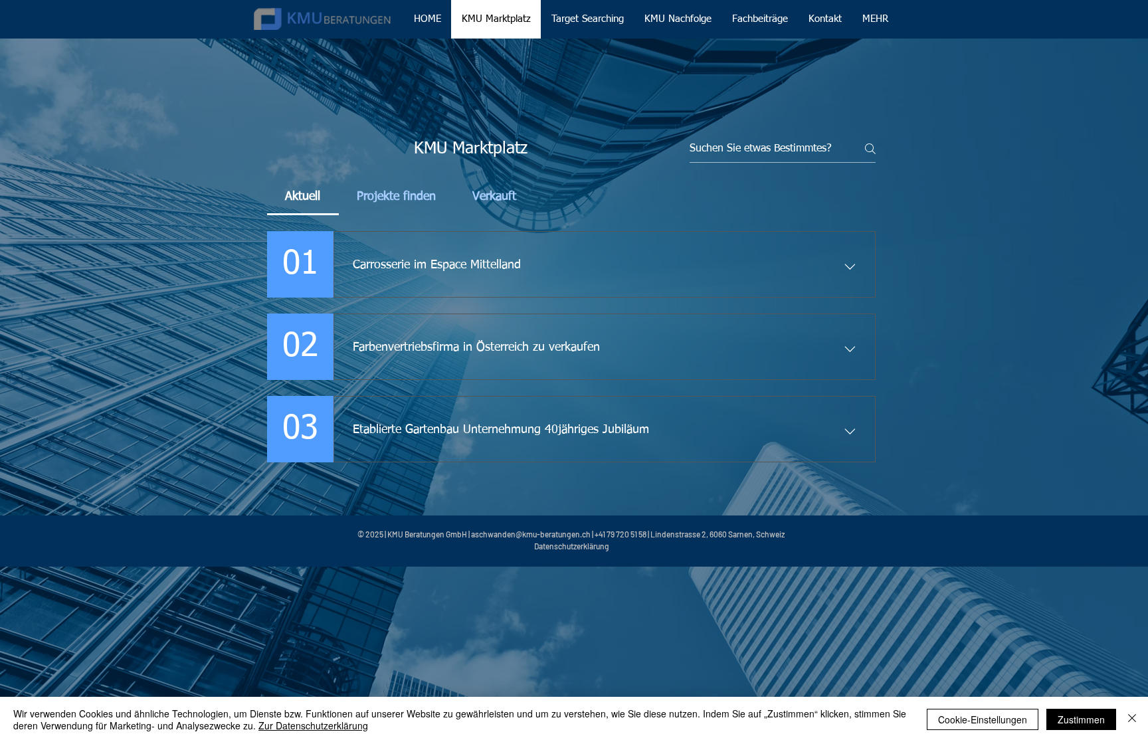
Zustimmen (1081, 719)
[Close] (1132, 719)
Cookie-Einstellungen (982, 719)
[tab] (303, 197)
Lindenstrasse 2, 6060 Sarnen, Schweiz (717, 534)
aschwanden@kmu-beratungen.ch (531, 534)
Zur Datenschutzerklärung (313, 725)
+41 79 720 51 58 (620, 534)
